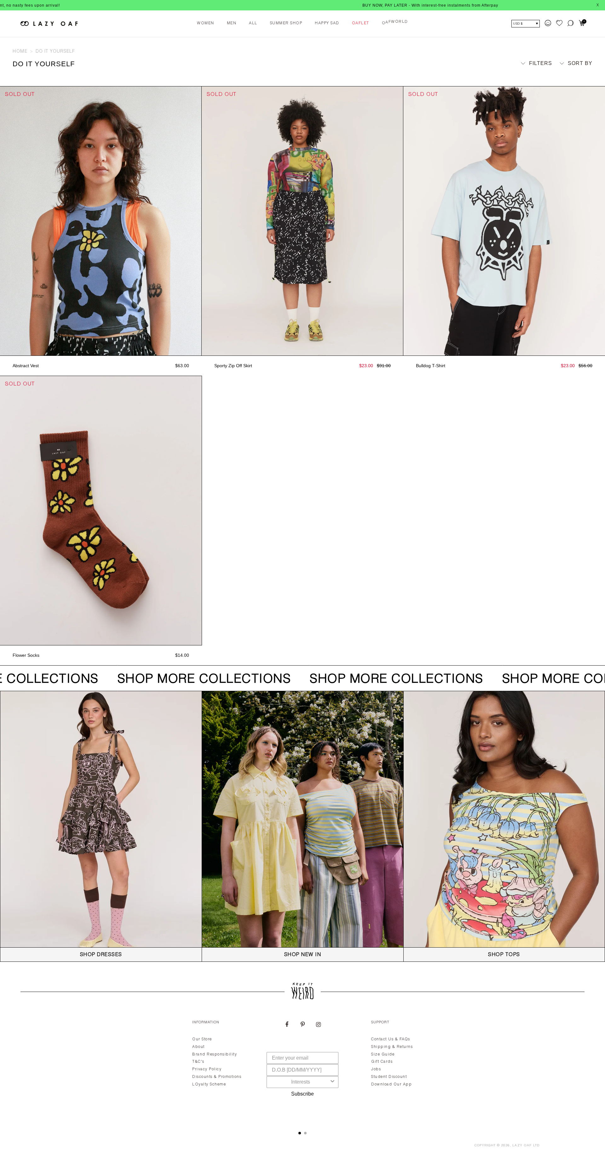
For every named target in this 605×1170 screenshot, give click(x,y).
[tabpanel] (302, 1068)
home (20, 52)
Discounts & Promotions (216, 1077)
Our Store (202, 1039)
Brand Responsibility (214, 1054)
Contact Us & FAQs (390, 1039)
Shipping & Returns (392, 1047)
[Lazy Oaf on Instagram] (318, 1025)
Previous (3, 221)
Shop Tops (504, 955)
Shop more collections (197, 679)
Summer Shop (286, 23)
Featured (573, 75)
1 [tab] (299, 1133)
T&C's (198, 1062)
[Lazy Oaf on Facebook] (286, 1025)
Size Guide (383, 1054)
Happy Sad (327, 23)
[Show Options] (332, 1082)
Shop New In (302, 955)
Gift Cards (382, 1062)
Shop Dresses (101, 955)
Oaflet (360, 23)
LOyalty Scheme (209, 1084)
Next (198, 221)
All (253, 23)
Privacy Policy (207, 1069)
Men (232, 23)
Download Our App (391, 1084)
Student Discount (389, 1077)
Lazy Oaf (522, 1145)
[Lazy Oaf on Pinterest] (302, 1025)
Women (205, 23)
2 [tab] (305, 1133)
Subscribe (302, 1094)
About (198, 1047)
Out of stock (100, 348)
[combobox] (300, 1082)
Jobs (376, 1069)
